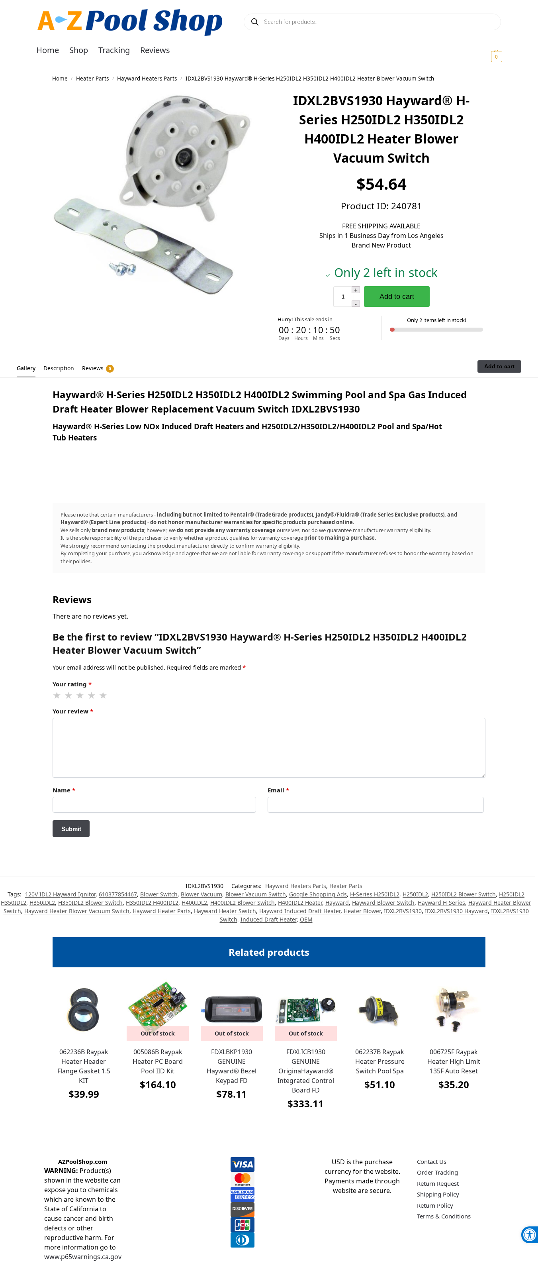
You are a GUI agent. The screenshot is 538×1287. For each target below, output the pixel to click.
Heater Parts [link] (92, 78)
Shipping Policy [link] (438, 1194)
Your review (73, 711)
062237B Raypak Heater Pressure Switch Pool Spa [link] (380, 1061)
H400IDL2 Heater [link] (300, 902)
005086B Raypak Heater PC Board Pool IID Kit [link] (158, 1061)
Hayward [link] (337, 902)
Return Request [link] (438, 1183)
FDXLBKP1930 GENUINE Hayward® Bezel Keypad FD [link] (231, 1066)
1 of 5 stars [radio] (57, 695)
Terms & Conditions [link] (444, 1216)
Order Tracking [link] (437, 1172)
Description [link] (58, 368)
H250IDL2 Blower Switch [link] (463, 894)
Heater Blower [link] (362, 911)
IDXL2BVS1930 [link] (403, 911)
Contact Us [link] (431, 1161)
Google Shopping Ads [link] (318, 894)
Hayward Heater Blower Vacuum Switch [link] (76, 911)
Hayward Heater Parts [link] (162, 911)
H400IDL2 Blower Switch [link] (242, 902)
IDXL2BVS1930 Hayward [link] (456, 911)
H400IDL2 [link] (194, 902)
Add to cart (397, 297)
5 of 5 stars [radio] (103, 695)
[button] (486, 56)
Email (278, 790)
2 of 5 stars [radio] (69, 695)
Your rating (72, 684)
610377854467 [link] (118, 894)
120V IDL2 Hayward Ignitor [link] (60, 894)
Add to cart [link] (83, 1114)
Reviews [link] (96, 368)
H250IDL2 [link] (415, 894)
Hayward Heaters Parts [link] (147, 78)
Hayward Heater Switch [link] (225, 911)
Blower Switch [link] (159, 894)
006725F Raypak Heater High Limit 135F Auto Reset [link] (453, 1061)
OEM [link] (306, 919)
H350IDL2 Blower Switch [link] (90, 902)
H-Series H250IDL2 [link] (374, 894)
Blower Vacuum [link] (201, 894)
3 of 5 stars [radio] (80, 695)
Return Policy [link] (435, 1205)
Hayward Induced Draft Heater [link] (299, 911)
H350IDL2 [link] (42, 902)
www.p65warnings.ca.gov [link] (82, 1256)
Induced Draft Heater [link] (269, 919)
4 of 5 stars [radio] (92, 695)
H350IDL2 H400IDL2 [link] (152, 902)
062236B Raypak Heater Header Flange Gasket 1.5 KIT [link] (83, 1066)
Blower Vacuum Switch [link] (255, 894)
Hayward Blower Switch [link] (383, 902)
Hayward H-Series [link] (441, 902)
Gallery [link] (26, 368)
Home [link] (60, 78)
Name (64, 790)
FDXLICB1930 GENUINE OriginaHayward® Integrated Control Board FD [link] (306, 1070)
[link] (529, 1234)
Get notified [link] (157, 1104)
